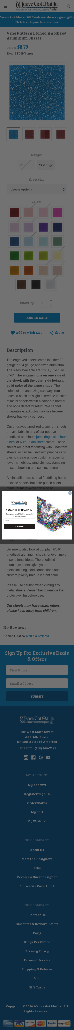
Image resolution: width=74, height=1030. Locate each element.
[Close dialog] (69, 492)
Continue (19, 526)
